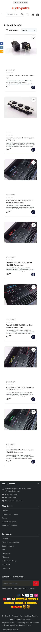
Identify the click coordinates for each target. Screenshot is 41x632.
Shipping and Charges (10, 514)
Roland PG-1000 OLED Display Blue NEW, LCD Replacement (19, 326)
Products (15, 616)
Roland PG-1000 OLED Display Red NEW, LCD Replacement (19, 264)
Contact (5, 510)
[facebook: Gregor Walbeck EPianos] (1, 43)
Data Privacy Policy (9, 561)
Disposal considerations (10, 542)
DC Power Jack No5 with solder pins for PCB (20, 76)
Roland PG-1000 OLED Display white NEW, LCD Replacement (19, 201)
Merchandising (25, 616)
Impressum (6, 564)
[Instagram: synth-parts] (1, 47)
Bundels (35, 616)
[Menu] (2, 13)
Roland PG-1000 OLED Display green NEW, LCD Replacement (19, 451)
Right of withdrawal (9, 522)
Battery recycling (8, 546)
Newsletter (6, 553)
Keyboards (6, 616)
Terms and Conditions (10, 525)
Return (4, 518)
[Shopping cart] (37, 14)
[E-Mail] (1, 51)
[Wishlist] (27, 14)
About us (5, 557)
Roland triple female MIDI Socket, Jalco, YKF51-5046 (20, 139)
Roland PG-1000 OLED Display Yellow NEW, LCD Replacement (20, 388)
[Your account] (32, 14)
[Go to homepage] (20, 8)
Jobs (3, 550)
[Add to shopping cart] (33, 87)
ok (36, 583)
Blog (11, 619)
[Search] (22, 14)
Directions (6, 568)
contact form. (17, 501)
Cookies (5, 538)
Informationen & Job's (23, 619)
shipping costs (24, 623)
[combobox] (13, 14)
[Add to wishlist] (33, 38)
